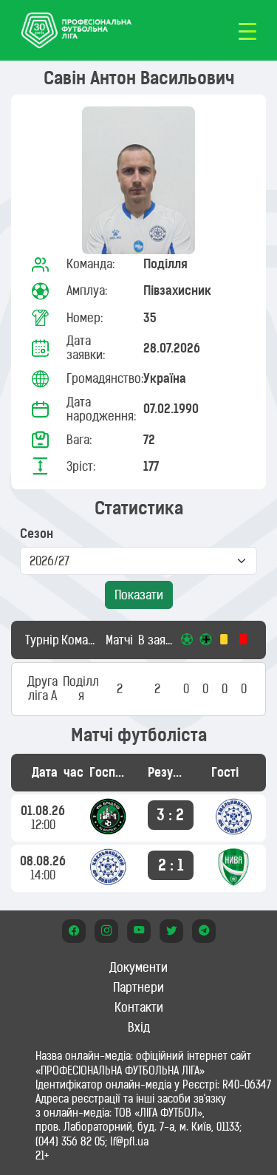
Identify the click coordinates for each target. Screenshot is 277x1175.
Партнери (138, 987)
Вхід (139, 1027)
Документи (138, 967)
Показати (138, 595)
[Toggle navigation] (247, 30)
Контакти (138, 1007)
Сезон (36, 534)
